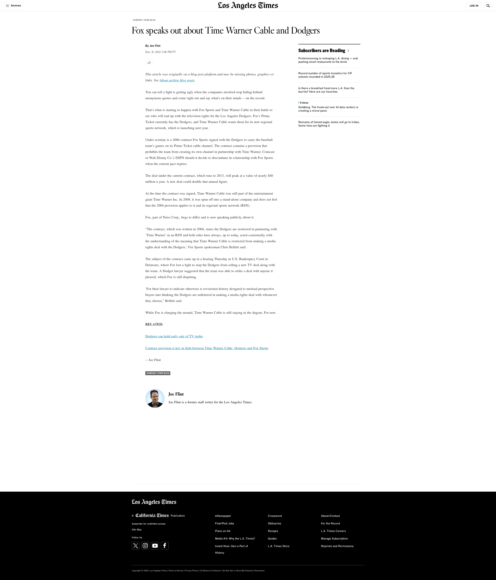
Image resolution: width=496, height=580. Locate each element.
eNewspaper (223, 516)
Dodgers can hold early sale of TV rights (174, 336)
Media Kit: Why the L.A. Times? (235, 538)
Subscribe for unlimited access (148, 524)
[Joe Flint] (155, 398)
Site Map (136, 530)
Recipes (273, 531)
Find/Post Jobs (224, 523)
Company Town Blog (144, 20)
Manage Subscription (334, 538)
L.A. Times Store (278, 546)
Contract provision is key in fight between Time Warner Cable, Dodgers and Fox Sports (206, 348)
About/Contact (330, 516)
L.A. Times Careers (333, 531)
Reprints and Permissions (337, 546)
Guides (272, 538)
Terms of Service (175, 571)
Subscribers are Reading (321, 50)
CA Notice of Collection (210, 571)
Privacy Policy (191, 571)
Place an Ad (222, 531)
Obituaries (274, 523)
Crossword (275, 516)
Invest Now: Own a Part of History (231, 549)
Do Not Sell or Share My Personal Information (244, 571)
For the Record (330, 523)
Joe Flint (155, 46)
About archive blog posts (177, 80)
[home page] (248, 5)
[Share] (149, 62)
